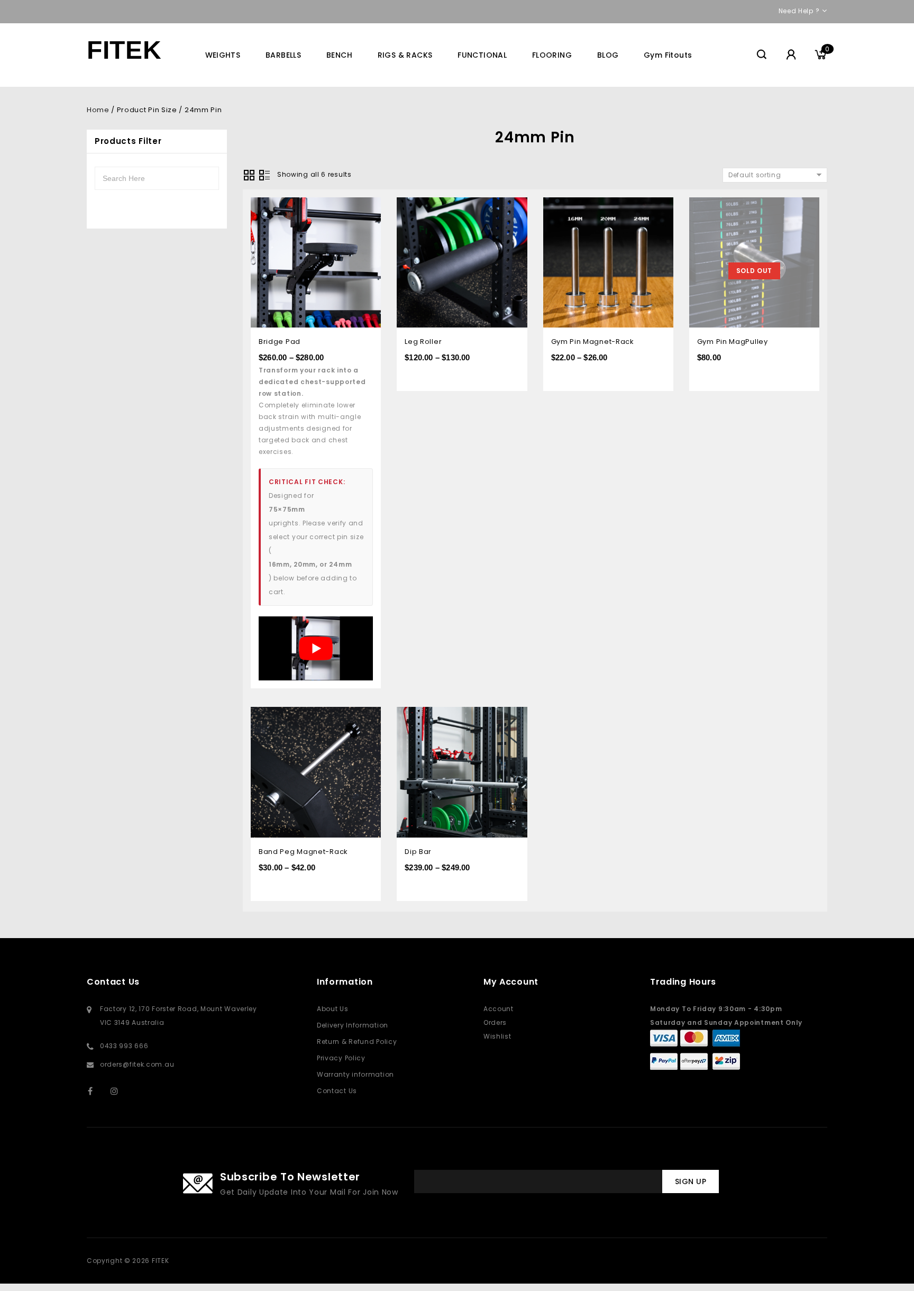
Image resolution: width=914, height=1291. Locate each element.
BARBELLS (283, 55)
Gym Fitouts (668, 55)
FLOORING (552, 55)
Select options (365, 206)
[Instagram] (120, 1090)
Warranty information (355, 1074)
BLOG (608, 55)
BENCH (339, 55)
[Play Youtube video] (316, 648)
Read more (803, 206)
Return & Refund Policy (357, 1041)
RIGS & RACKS (405, 55)
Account (498, 1008)
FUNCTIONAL (482, 55)
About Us (333, 1008)
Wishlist (497, 1036)
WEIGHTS (223, 55)
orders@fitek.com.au (137, 1064)
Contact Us (337, 1090)
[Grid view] (249, 175)
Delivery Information (352, 1025)
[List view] (264, 175)
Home (98, 110)
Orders (495, 1022)
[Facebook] (97, 1090)
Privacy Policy (341, 1057)
